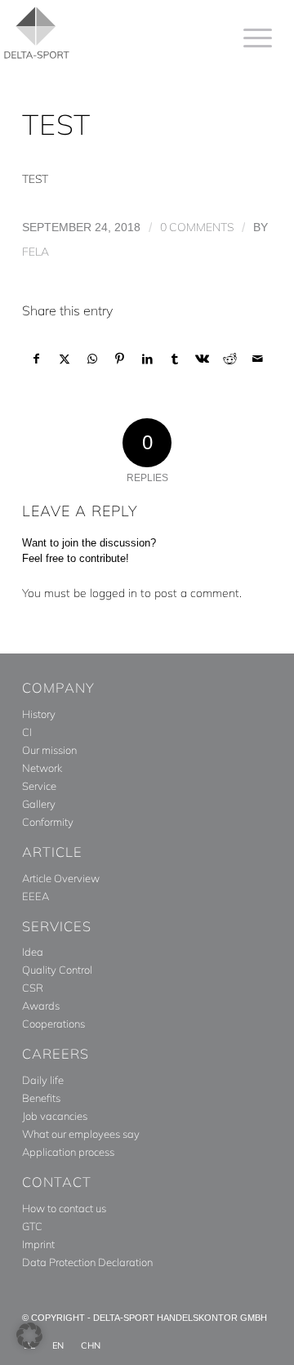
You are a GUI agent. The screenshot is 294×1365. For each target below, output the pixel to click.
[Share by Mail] (257, 359)
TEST (35, 179)
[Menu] (249, 37)
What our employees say (81, 1133)
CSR (32, 987)
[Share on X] (64, 359)
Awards (41, 1005)
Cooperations (53, 1023)
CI (27, 731)
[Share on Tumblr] (175, 359)
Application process (68, 1151)
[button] (29, 1335)
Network (42, 767)
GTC (32, 1226)
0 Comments (197, 227)
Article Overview (61, 878)
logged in (113, 593)
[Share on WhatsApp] (92, 359)
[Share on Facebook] (37, 359)
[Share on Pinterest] (119, 359)
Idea (32, 951)
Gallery (39, 803)
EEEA (35, 896)
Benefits (41, 1097)
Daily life (43, 1079)
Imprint (38, 1244)
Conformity (48, 821)
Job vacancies (54, 1115)
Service (39, 785)
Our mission (49, 749)
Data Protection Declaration (87, 1262)
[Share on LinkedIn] (147, 359)
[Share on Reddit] (229, 359)
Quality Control (57, 969)
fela (35, 251)
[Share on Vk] (202, 359)
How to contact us (64, 1208)
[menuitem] (249, 37)
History (39, 713)
